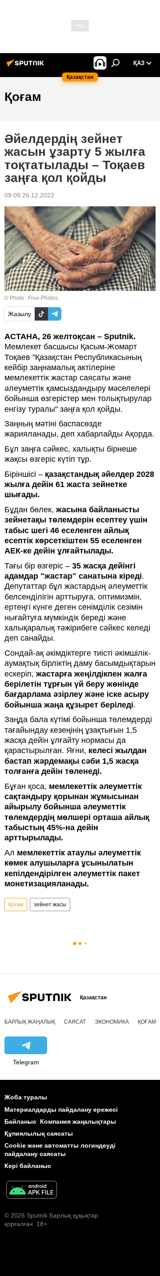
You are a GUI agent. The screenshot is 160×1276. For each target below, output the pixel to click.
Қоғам (15, 904)
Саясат (75, 1022)
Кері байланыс (27, 1165)
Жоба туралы (25, 1097)
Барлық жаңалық (29, 1022)
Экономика (112, 1022)
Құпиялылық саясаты (38, 1133)
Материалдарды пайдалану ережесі (61, 1109)
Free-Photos (43, 298)
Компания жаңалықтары (78, 1121)
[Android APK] (31, 1191)
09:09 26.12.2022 (29, 195)
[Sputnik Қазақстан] (26, 66)
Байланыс (20, 1121)
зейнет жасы (50, 904)
